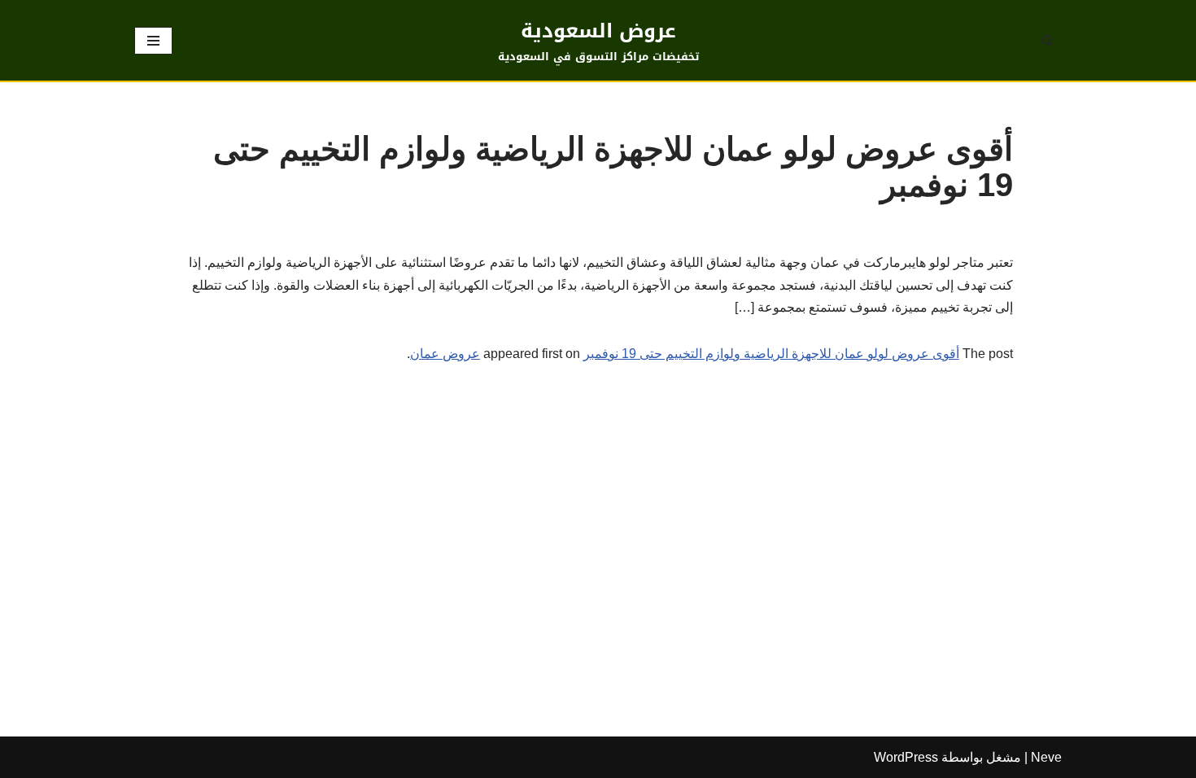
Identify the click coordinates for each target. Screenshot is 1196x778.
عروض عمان (445, 354)
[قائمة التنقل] (153, 41)
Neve (1046, 757)
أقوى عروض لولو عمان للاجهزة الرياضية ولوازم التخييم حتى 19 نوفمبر (771, 354)
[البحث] (1047, 40)
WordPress (906, 757)
